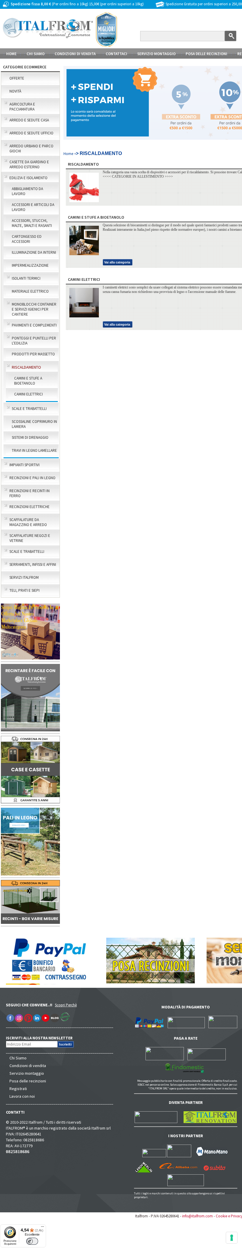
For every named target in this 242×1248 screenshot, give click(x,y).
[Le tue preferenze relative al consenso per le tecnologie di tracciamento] (231, 1237)
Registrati (18, 1088)
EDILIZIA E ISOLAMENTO (28, 177)
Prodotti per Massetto (33, 354)
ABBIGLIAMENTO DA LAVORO (27, 191)
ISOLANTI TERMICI (26, 278)
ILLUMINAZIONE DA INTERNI (34, 252)
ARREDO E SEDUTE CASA (29, 120)
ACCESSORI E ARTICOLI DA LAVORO (33, 207)
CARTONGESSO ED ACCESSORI (27, 239)
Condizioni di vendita (27, 1065)
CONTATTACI (116, 53)
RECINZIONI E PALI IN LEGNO (32, 477)
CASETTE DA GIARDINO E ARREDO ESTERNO (29, 164)
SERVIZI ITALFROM (24, 577)
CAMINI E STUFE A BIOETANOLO (28, 381)
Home (11, 53)
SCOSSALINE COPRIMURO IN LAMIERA (34, 424)
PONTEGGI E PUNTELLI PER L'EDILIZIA (34, 341)
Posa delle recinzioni (27, 1081)
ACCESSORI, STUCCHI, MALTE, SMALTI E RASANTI (32, 223)
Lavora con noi (22, 1096)
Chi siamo (36, 53)
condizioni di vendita (75, 53)
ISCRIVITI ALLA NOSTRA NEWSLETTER (42, 1038)
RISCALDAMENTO (26, 367)
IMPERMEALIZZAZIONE (30, 265)
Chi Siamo (18, 1058)
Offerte (16, 78)
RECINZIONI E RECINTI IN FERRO (29, 493)
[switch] (32, 1241)
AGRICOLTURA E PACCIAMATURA (22, 107)
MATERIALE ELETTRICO (30, 291)
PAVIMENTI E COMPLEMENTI (34, 325)
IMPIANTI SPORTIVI (24, 464)
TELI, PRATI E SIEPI (24, 590)
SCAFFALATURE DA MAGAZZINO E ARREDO (28, 522)
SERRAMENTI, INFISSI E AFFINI (32, 564)
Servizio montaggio (26, 1073)
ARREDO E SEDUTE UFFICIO (31, 133)
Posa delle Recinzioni (206, 53)
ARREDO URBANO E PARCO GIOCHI (31, 149)
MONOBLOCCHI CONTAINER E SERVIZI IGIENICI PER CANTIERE (34, 309)
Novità (15, 91)
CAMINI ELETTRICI (28, 394)
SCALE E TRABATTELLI (29, 408)
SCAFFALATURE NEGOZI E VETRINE (29, 538)
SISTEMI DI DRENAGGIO (30, 437)
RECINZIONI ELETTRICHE (29, 506)
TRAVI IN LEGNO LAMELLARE (34, 450)
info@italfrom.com (197, 1216)
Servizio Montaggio (156, 53)
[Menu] (42, 1227)
